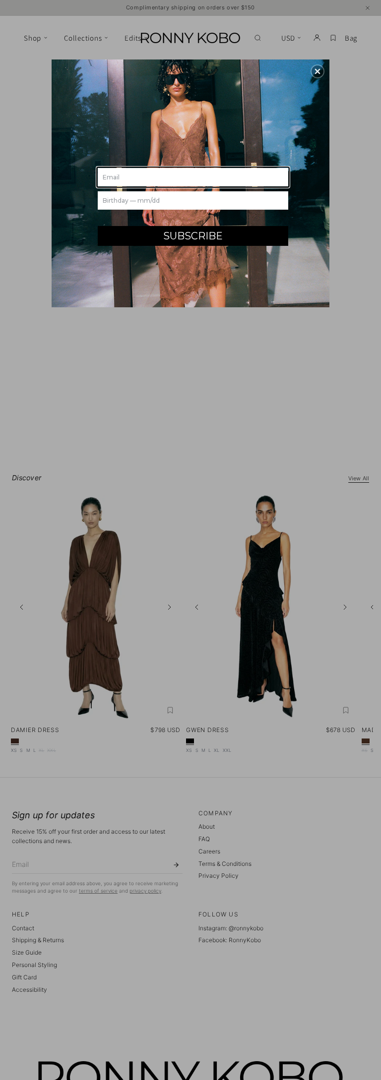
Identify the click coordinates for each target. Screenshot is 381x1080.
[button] (317, 71)
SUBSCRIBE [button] (193, 236)
